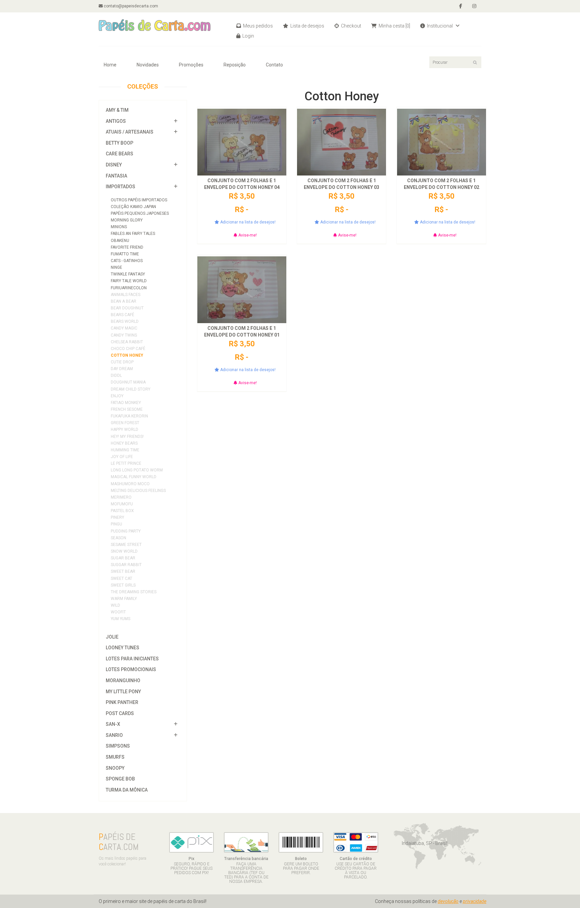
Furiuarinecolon (129, 288)
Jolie (112, 637)
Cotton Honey (127, 355)
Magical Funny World (133, 476)
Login (247, 36)
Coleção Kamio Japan (133, 206)
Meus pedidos (257, 26)
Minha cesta (394, 26)
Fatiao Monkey (126, 402)
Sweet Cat (121, 578)
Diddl (116, 375)
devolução (448, 901)
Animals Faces (125, 294)
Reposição (235, 64)
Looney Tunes (122, 647)
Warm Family (124, 598)
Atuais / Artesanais (129, 132)
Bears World (125, 321)
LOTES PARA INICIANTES (132, 658)
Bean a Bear (123, 301)
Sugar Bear (123, 558)
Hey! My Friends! (127, 436)
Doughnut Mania (128, 382)
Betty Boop (119, 143)
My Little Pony (123, 691)
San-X (113, 724)
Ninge (116, 267)
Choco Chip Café (128, 348)
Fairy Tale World (129, 281)
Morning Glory (127, 220)
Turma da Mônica (127, 790)
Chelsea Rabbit (127, 342)
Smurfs (115, 757)
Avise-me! (247, 235)
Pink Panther (122, 702)
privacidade (474, 901)
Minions (119, 226)
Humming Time (125, 450)
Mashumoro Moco (130, 484)
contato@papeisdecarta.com (130, 6)
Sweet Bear (123, 571)
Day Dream (122, 368)
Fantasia (116, 176)
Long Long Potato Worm (137, 470)
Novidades (148, 64)
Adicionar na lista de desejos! (247, 222)
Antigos (116, 121)
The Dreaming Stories (133, 592)
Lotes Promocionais (131, 669)
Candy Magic (124, 328)
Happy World (124, 429)
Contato (274, 64)
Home (110, 64)
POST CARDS (120, 713)
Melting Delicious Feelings (138, 490)
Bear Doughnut (127, 308)
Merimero (121, 497)
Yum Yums (120, 618)
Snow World (124, 551)
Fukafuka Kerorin (129, 416)
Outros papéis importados (139, 200)
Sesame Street (126, 544)
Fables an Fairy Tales (133, 233)
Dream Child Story (130, 389)
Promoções (191, 64)
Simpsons (118, 746)
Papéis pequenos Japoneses (140, 213)
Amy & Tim (117, 110)
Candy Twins (124, 335)
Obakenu (120, 240)
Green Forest (125, 422)
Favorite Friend (127, 247)
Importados (120, 186)
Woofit (118, 612)
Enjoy (117, 396)
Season (118, 538)
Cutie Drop (122, 362)
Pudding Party (126, 531)
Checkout (350, 26)
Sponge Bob (120, 778)
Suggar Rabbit (126, 564)
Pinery (117, 517)
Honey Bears (124, 443)
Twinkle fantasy (128, 274)
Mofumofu (122, 504)
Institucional (440, 26)
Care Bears (119, 153)
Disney (114, 164)
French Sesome (127, 409)
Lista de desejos (306, 26)
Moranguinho (123, 680)
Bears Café (122, 314)
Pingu (116, 524)
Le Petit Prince (126, 463)
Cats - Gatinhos (127, 260)
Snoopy (115, 768)
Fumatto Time (125, 254)
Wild (115, 605)
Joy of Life (122, 456)
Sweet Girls (123, 585)
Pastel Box (122, 510)
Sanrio (114, 735)
